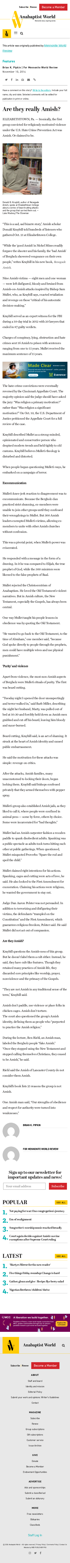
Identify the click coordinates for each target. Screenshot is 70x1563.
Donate (35, 1461)
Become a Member (53, 7)
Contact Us (63, 1544)
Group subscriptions (35, 1429)
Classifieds (35, 1525)
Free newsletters (35, 1514)
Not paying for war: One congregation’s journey (36, 1211)
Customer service (35, 1440)
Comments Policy (52, 1544)
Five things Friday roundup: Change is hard (34, 1273)
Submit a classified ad (35, 1493)
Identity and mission (35, 1386)
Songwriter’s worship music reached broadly (35, 1228)
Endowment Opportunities (35, 1472)
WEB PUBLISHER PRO (38, 1547)
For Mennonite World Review (40, 67)
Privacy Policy (40, 1544)
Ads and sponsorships (34, 1487)
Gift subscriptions (35, 1434)
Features (9, 61)
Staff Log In (35, 1535)
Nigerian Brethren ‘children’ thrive (29, 1290)
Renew (33, 7)
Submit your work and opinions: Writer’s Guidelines (35, 1397)
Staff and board (35, 1381)
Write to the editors (42, 90)
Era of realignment (20, 1219)
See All (61, 1202)
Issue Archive (35, 1445)
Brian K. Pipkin (12, 67)
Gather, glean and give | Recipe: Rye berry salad (36, 1281)
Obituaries (35, 1519)
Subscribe (24, 7)
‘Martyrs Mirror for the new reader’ (30, 1265)
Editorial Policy (35, 1392)
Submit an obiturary (35, 1498)
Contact (35, 1402)
